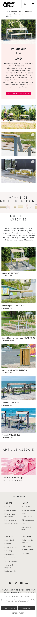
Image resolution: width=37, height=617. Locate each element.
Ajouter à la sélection (18, 93)
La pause (9, 536)
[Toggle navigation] (33, 4)
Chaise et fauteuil (10, 547)
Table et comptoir (10, 561)
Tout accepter (9, 608)
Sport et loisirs (27, 546)
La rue (25, 503)
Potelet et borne (28, 507)
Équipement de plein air (27, 541)
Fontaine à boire (10, 571)
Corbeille (7, 544)
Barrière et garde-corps (28, 511)
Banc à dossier (9, 540)
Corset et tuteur (10, 510)
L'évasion (26, 536)
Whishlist (25, 4)
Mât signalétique (28, 520)
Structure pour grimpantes (9, 515)
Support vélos (27, 516)
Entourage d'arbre (11, 523)
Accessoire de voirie (26, 528)
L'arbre (8, 503)
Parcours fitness (28, 550)
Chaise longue (9, 558)
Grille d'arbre (9, 507)
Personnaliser (18, 613)
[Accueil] (9, 5)
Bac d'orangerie (10, 520)
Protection (25, 553)
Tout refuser (26, 608)
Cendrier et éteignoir (8, 566)
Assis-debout (9, 554)
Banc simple (9, 551)
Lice (23, 523)
